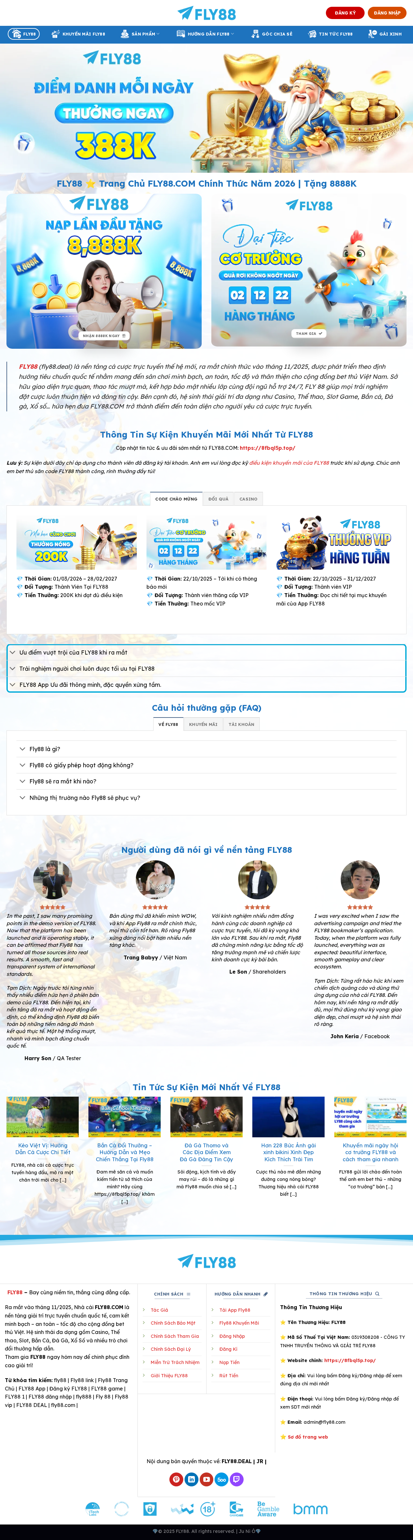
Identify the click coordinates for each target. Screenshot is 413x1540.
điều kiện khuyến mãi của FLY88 (289, 463)
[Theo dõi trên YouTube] (207, 1479)
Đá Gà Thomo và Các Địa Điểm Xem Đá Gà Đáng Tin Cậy (206, 1152)
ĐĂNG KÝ (345, 13)
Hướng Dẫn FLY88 (209, 33)
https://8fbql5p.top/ (268, 448)
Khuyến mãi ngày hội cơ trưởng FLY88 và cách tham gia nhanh (370, 1152)
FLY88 (29, 33)
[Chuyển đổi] (12, 653)
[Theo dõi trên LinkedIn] (191, 1479)
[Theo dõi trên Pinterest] (176, 1479)
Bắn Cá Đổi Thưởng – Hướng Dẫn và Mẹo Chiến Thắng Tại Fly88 (125, 1152)
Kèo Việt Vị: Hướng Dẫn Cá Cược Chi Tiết (42, 1149)
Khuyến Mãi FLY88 (84, 33)
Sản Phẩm (143, 33)
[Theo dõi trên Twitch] (237, 1479)
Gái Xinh (390, 33)
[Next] (408, 1159)
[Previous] (5, 1159)
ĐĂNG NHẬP (387, 13)
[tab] (176, 498)
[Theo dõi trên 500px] (221, 1479)
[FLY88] (207, 13)
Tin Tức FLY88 (336, 33)
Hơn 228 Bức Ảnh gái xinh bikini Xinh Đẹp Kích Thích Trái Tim (288, 1152)
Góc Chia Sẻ (277, 33)
